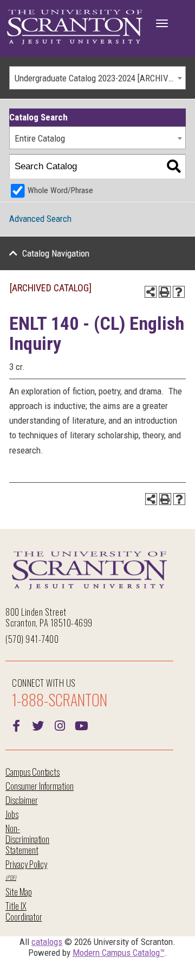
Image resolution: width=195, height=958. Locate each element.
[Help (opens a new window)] (179, 292)
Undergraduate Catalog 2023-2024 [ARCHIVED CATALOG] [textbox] (100, 78)
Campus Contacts (32, 771)
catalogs (46, 941)
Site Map (18, 891)
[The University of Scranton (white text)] (74, 27)
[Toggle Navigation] (162, 23)
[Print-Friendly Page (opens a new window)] (165, 292)
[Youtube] (81, 724)
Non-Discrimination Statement (27, 839)
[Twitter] (38, 724)
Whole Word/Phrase (60, 190)
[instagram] (59, 724)
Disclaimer (21, 800)
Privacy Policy (26, 864)
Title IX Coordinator (23, 911)
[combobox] (97, 78)
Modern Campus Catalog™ (119, 952)
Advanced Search (40, 218)
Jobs (11, 814)
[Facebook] (16, 724)
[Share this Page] (151, 292)
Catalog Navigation (55, 253)
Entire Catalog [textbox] (40, 138)
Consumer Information (39, 786)
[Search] (173, 167)
